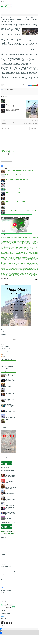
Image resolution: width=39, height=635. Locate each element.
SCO (1, 268)
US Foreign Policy (23, 273)
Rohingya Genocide (10, 267)
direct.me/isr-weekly (4, 599)
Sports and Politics (31, 269)
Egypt (34, 244)
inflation (29, 251)
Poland (37, 262)
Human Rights (14, 84)
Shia (29, 268)
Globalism (24, 248)
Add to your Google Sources (5, 150)
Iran (26, 252)
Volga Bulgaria (6, 274)
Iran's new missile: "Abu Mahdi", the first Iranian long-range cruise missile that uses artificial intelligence (21, 210)
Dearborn (11, 243)
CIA (25, 241)
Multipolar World (35, 257)
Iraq (30, 252)
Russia (18, 267)
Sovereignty (19, 269)
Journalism (36, 254)
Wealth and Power (33, 274)
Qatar (24, 264)
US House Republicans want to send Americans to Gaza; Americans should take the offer (10, 504)
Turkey (15, 272)
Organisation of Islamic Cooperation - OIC (7, 262)
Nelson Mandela (14, 259)
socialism (6, 269)
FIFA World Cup (32, 246)
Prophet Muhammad (4, 264)
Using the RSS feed (4, 344)
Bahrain (31, 238)
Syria (23, 270)
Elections (36, 244)
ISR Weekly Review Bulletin (24, 254)
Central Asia (6, 241)
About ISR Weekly (3, 601)
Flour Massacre (8, 247)
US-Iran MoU (32, 273)
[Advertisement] (19, 11)
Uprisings (14, 273)
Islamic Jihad (27, 253)
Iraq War (33, 252)
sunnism (13, 270)
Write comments (34, 128)
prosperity (9, 264)
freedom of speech (23, 247)
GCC (1, 248)
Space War (22, 269)
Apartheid (12, 237)
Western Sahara (15, 275)
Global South (21, 248)
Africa (33, 236)
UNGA (5, 273)
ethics (20, 246)
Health (4, 249)
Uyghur (37, 273)
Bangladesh (34, 238)
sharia (16, 268)
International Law (22, 252)
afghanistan (29, 236)
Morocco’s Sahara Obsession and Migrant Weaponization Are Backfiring (10, 390)
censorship (7, 84)
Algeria (4, 237)
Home (1, 556)
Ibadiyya (36, 249)
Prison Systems (32, 263)
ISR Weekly (17, 628)
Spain (25, 269)
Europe (10, 84)
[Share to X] (31, 85)
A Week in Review (14, 236)
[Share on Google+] (33, 85)
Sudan (7, 270)
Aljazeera (7, 237)
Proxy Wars (15, 264)
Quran (26, 264)
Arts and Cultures (5, 238)
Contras (26, 242)
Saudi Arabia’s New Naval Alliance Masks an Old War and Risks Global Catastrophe (10, 375)
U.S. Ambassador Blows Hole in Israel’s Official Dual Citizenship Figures (10, 411)
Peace (25, 262)
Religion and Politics (28, 265)
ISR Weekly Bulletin (16, 254)
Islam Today (18, 253)
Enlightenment (5, 246)
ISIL (35, 252)
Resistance (2, 267)
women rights (26, 275)
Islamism (2, 254)
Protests (12, 264)
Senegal (10, 268)
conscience (18, 242)
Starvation (35, 269)
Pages (3, 1)
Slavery (2, 269)
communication (3, 242)
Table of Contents (3, 592)
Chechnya (12, 241)
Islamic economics (22, 253)
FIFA (29, 246)
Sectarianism (4, 268)
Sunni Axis (10, 270)
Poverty (28, 263)
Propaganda (36, 263)
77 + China (9, 236)
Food (12, 247)
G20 (27, 247)
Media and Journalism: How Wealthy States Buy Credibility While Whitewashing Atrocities (12, 105)
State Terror (4, 270)
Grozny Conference (35, 248)
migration (23, 257)
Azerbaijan (28, 238)
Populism (24, 263)
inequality (26, 251)
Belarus (37, 238)
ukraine (33, 272)
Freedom (19, 247)
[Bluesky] (1, 629)
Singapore (34, 268)
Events (25, 246)
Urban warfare (18, 273)
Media (7, 257)
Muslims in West (25, 258)
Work (29, 275)
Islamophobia (5, 254)
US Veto (28, 273)
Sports (27, 269)
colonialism (36, 241)
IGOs (7, 251)
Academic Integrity (19, 236)
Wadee (9, 274)
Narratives (36, 258)
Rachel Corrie (29, 264)
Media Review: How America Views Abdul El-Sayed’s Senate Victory (16, 192)
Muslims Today (30, 258)
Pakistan (19, 262)
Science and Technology (34, 267)
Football (14, 247)
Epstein (13, 246)
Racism (32, 264)
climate (33, 241)
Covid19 (34, 242)
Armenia (2, 238)
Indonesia (23, 251)
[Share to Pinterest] (37, 85)
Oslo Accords (15, 262)
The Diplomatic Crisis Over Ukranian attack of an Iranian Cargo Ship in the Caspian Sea (10, 416)
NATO (5, 259)
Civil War (31, 241)
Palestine (22, 262)
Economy (18, 244)
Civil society (28, 241)
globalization (27, 248)
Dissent (32, 243)
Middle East (19, 257)
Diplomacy (24, 243)
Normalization (34, 259)
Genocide (5, 248)
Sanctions (23, 267)
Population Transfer (19, 263)
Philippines (28, 262)
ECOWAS (21, 244)
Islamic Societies (35, 253)
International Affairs (15, 252)
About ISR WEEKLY (4, 564)
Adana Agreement (25, 236)
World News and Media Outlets (6, 566)
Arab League (19, 237)
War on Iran (28, 274)
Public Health (19, 264)
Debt (14, 243)
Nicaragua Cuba (25, 259)
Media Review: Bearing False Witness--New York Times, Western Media (9, 508)
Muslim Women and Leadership (9, 258)
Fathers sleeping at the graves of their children (11, 100)
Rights (5, 267)
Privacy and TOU (3, 562)
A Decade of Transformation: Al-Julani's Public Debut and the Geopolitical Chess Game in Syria (20, 206)
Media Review (19, 84)
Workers (32, 275)
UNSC (12, 273)
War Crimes (24, 274)
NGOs (23, 84)
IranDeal (28, 252)
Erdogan (18, 246)
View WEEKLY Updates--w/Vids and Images (8, 151)
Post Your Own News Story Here (6, 152)
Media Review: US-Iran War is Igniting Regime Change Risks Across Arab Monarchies (18, 201)
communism (7, 242)
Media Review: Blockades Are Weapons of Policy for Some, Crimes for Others (12, 110)
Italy (30, 254)
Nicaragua (21, 259)
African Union (36, 236)
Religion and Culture (20, 265)
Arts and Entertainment (12, 238)
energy (2, 246)
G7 (28, 247)
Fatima (27, 246)
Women (22, 275)
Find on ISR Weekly (4, 568)
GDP (3, 248)
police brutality (3, 263)
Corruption (29, 242)
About (13, 628)
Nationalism (2, 259)
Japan (32, 254)
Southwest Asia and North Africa (12, 269)
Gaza (37, 247)
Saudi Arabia (27, 267)
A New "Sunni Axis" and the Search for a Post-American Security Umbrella (16, 179)
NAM (34, 258)
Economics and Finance (12, 244)
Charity (9, 241)
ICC (3, 251)
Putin (22, 264)
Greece (31, 248)
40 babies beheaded (4, 236)
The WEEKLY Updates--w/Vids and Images (7, 348)
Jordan (34, 254)
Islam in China (5, 253)
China (20, 241)
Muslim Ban (2, 258)
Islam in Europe (9, 253)
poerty (35, 262)
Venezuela (2, 274)
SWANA (20, 270)
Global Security (16, 248)
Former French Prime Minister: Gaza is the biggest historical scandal (10, 481)
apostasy (15, 237)
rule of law (15, 267)
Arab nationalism (24, 237)
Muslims (16, 258)
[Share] (1, 633)
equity (15, 246)
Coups (32, 242)
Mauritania (4, 257)
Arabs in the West (35, 237)
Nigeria (31, 259)
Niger (29, 259)
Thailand (35, 270)
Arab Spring (29, 237)
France (17, 247)
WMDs (19, 275)
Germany (12, 248)
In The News (18, 251)
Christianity (23, 241)
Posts (3, 354)
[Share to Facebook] (29, 85)
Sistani (37, 268)
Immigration (10, 251)
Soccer (4, 269)
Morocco (31, 257)
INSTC (32, 251)
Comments (3, 356)
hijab (12, 249)
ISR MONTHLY (10, 254)
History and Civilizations (20, 249)
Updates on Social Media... (5, 368)
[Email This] (35, 85)
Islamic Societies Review (8, 329)
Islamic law (31, 253)
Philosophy (32, 262)
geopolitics (9, 248)
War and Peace (20, 274)
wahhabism (13, 274)
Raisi (34, 264)
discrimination (28, 243)
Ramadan (36, 264)
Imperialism (13, 251)
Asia (17, 238)
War (16, 274)
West (4, 275)
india (21, 251)
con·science (11, 242)
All (3, 84)
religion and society (35, 265)
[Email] (1, 631)
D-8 (9, 243)
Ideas (5, 251)
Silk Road (31, 268)
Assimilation (24, 238)
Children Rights (16, 241)
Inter (10, 252)
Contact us (24, 628)
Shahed (13, 268)
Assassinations (20, 238)
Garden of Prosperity (32, 247)
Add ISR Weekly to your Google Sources (7, 366)
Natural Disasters (9, 259)
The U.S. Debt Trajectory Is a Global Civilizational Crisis (14, 174)
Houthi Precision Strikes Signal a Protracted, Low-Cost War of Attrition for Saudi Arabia (19, 170)
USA (35, 273)
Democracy (17, 243)
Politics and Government (11, 263)
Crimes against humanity (5, 243)
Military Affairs (27, 257)
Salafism (21, 267)
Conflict (15, 242)
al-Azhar (2, 237)
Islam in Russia (14, 253)
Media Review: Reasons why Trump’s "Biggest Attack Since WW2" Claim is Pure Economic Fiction (20, 197)
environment (10, 246)
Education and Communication (28, 244)
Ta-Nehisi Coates (27, 270)
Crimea (37, 242)
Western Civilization (9, 275)
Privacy (21, 628)
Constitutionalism (22, 242)
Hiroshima (14, 249)
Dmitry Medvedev (35, 243)
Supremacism (17, 270)
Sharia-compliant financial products (22, 268)
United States (9, 273)
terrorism (32, 270)
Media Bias (10, 257)
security (8, 268)
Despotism (20, 243)
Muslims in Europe (20, 258)
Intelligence (7, 252)
